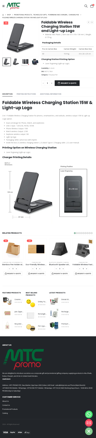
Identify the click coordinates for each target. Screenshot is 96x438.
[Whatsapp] (89, 414)
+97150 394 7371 (32, 388)
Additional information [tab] (50, 94)
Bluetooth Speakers (32, 262)
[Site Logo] (13, 6)
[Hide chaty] (89, 431)
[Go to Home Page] (3, 14)
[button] (4, 6)
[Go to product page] (36, 249)
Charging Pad (52, 75)
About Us (5, 401)
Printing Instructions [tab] (26, 94)
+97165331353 (7, 388)
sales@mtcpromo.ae (62, 385)
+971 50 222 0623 (58, 388)
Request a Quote (68, 83)
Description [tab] (7, 94)
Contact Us (6, 405)
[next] (92, 22)
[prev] (88, 22)
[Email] (89, 423)
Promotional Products (10, 409)
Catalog (5, 413)
